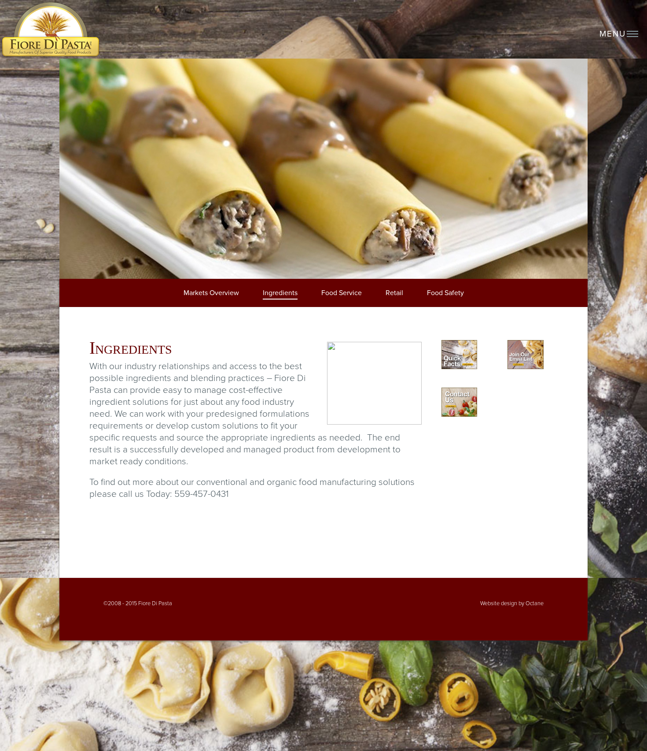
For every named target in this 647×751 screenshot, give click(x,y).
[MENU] (634, 37)
